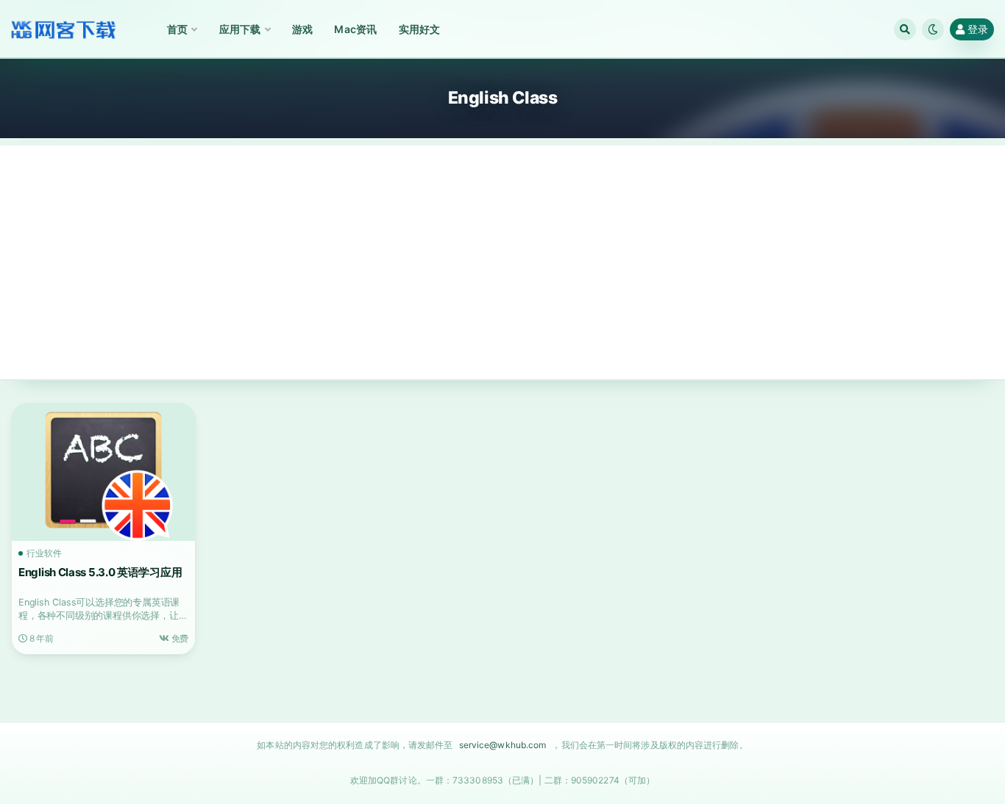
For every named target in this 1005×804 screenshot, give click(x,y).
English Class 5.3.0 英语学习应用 (100, 572)
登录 (977, 29)
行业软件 (44, 553)
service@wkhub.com (503, 744)
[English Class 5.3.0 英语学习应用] (103, 472)
